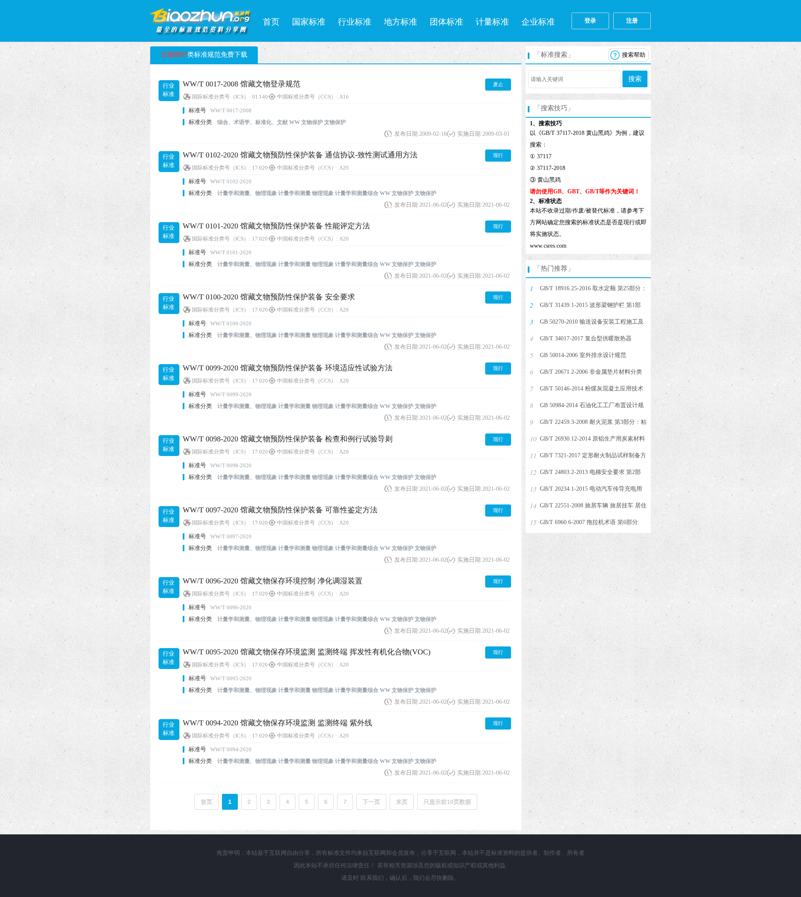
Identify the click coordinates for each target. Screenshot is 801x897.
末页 (402, 801)
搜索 (635, 78)
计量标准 (492, 21)
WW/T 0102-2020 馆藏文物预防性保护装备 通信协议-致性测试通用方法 (300, 155)
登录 (590, 21)
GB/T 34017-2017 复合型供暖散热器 (586, 338)
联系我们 (372, 878)
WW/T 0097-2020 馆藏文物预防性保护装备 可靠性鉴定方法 (280, 510)
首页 (271, 21)
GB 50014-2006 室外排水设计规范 (583, 355)
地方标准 (400, 21)
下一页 (371, 801)
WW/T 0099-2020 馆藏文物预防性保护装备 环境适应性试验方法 (288, 368)
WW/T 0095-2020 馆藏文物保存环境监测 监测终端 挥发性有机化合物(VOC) (307, 652)
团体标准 (446, 21)
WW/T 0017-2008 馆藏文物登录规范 (241, 84)
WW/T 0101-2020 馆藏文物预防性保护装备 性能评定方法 (276, 226)
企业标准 (538, 21)
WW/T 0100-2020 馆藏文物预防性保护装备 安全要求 (269, 297)
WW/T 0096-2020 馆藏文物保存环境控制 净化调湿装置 (273, 581)
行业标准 (354, 21)
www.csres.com (548, 246)
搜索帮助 (633, 55)
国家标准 (308, 21)
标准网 (200, 21)
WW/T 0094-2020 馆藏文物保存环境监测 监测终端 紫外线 (277, 723)
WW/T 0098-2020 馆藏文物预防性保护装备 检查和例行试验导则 (288, 439)
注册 (632, 21)
